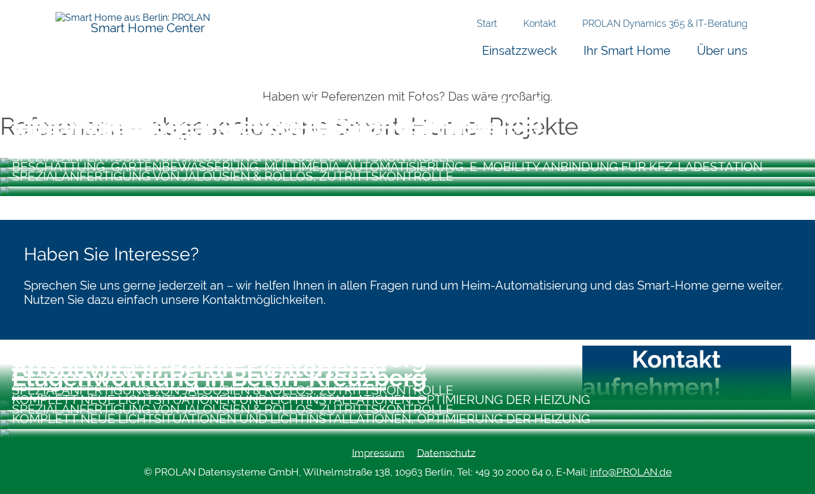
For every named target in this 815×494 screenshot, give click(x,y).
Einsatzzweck (519, 50)
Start (487, 23)
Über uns (722, 50)
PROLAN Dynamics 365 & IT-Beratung (665, 23)
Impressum (378, 452)
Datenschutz (446, 452)
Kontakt (539, 23)
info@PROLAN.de (631, 472)
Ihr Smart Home (627, 50)
